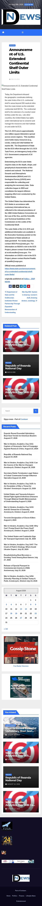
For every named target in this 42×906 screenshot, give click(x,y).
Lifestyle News (31, 896)
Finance (21, 896)
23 (36, 613)
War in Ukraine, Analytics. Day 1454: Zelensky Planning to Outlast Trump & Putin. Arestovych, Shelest (20, 578)
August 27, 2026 (13, 735)
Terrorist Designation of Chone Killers (20, 518)
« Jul (6, 629)
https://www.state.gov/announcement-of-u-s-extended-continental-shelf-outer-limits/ (20, 271)
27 (21, 618)
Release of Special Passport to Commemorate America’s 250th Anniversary (17, 568)
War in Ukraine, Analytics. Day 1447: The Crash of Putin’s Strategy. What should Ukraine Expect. (20, 547)
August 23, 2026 (13, 759)
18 (11, 613)
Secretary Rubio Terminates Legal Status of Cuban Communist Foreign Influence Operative (21, 475)
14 (26, 609)
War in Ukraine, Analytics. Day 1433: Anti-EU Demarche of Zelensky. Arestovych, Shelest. (19, 509)
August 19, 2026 (13, 784)
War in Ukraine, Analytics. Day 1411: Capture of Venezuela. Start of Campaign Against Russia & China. (21, 446)
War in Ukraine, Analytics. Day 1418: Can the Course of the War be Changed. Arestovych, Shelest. (21, 465)
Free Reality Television (21, 666)
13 (21, 609)
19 (16, 613)
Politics (12, 45)
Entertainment (21, 901)
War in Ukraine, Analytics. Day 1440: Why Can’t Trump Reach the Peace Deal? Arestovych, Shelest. (21, 528)
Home (8, 896)
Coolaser (24, 419)
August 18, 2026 (13, 809)
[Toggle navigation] (22, 32)
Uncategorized (10, 725)
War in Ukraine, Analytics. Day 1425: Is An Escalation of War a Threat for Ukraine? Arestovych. (20, 486)
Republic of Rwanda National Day (18, 367)
